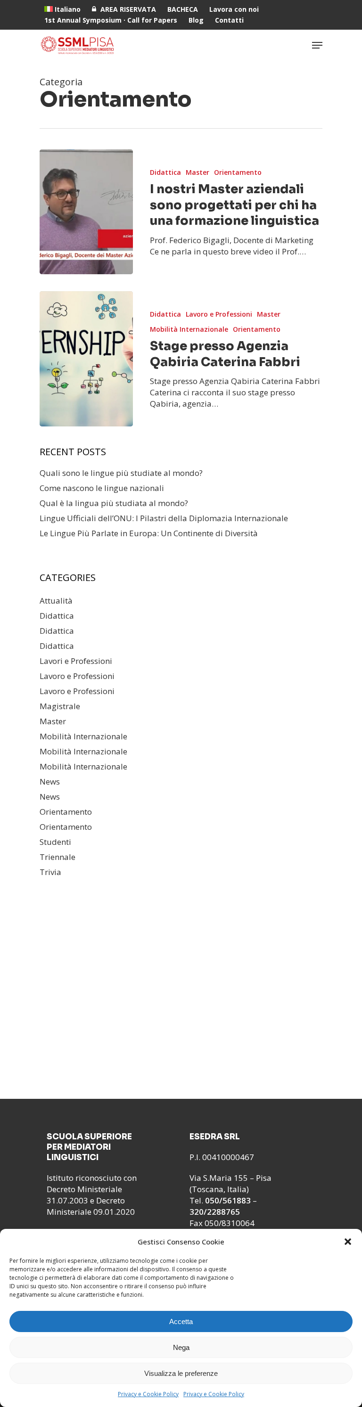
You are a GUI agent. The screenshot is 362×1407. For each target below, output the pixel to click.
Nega (181, 1347)
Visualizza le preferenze (181, 1373)
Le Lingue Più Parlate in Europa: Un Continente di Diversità (149, 533)
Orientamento (238, 172)
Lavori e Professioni (76, 660)
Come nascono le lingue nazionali (102, 488)
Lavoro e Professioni (219, 314)
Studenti (55, 841)
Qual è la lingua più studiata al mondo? (114, 503)
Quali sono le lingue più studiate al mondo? (121, 472)
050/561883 (228, 1200)
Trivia (50, 872)
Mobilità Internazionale (189, 329)
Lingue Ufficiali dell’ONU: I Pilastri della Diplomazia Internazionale (164, 518)
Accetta (181, 1321)
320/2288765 (214, 1211)
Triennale (57, 856)
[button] (348, 1241)
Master (197, 172)
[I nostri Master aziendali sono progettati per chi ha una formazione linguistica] (86, 211)
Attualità (56, 600)
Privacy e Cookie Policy (148, 1394)
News (50, 781)
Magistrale (60, 706)
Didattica (165, 172)
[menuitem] (62, 9)
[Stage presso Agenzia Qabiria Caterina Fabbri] (86, 358)
